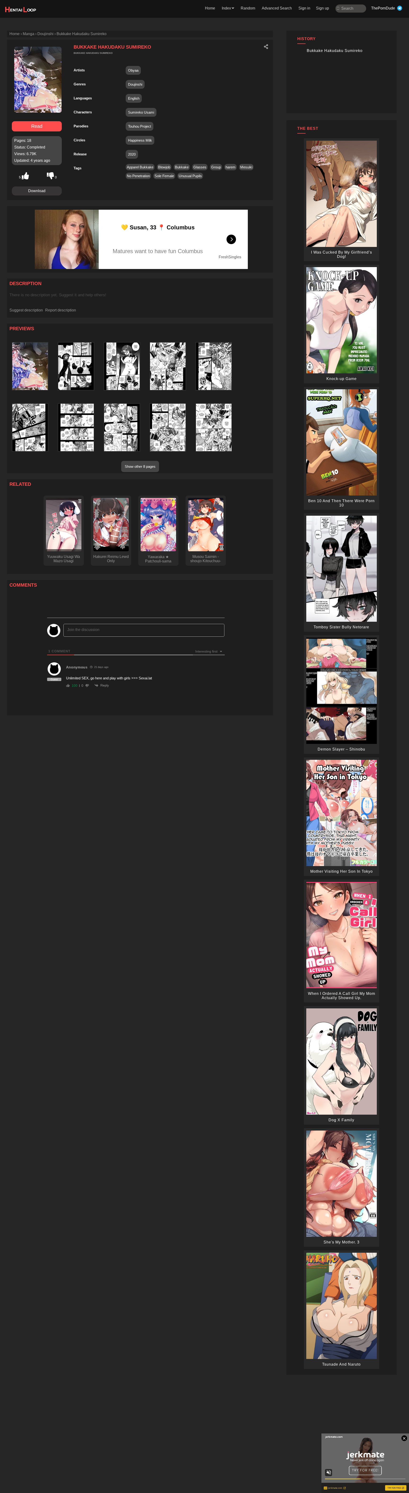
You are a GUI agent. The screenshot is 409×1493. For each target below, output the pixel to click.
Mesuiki (246, 167)
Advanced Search (277, 8)
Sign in (304, 8)
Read (36, 126)
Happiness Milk (140, 140)
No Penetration (138, 176)
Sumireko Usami (141, 112)
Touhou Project (139, 126)
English (133, 98)
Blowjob (164, 167)
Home (210, 8)
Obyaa (133, 70)
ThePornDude (383, 8)
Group (216, 167)
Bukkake (182, 167)
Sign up (322, 8)
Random (248, 8)
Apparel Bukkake (140, 167)
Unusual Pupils (190, 176)
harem (231, 167)
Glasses (199, 167)
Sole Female (164, 176)
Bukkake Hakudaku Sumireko (335, 51)
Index (226, 8)
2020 (132, 154)
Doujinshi (135, 84)
